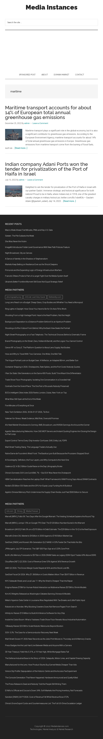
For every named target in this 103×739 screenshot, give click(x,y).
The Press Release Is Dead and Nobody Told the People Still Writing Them (35, 684)
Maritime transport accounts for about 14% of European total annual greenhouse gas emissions (48, 112)
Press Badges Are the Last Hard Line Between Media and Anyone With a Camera (38, 645)
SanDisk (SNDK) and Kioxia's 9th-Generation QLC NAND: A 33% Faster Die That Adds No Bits (43, 542)
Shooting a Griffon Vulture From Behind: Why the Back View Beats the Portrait (37, 328)
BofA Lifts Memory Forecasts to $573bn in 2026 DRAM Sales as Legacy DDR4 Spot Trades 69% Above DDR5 (50, 555)
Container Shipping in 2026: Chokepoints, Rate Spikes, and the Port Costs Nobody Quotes (42, 367)
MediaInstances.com (60, 726)
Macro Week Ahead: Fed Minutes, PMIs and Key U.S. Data (29, 230)
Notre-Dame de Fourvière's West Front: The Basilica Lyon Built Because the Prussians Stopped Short (47, 453)
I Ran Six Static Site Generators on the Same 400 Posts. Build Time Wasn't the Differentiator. (43, 373)
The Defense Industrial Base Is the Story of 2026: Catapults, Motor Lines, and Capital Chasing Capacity (47, 658)
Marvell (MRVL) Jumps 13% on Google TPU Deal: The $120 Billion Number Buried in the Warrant (45, 523)
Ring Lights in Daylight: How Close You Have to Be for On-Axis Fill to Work (35, 309)
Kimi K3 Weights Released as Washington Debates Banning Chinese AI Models (38, 594)
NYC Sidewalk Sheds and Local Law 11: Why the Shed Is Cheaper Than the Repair (39, 581)
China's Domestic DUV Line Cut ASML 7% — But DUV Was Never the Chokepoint (38, 473)
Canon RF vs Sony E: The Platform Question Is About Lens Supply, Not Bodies (37, 347)
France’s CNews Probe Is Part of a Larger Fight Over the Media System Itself (36, 276)
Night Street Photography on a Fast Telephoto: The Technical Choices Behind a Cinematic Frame (45, 335)
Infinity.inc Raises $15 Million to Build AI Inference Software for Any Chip (35, 613)
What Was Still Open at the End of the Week (23, 399)
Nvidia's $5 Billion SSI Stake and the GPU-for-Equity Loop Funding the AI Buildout (38, 486)
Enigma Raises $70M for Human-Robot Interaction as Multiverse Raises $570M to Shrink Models (45, 587)
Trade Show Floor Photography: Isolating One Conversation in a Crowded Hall (37, 380)
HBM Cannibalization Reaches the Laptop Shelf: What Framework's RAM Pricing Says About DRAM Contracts (51, 479)
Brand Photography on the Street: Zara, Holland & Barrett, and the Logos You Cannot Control (43, 341)
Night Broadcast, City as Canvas (18, 253)
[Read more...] (21, 148)
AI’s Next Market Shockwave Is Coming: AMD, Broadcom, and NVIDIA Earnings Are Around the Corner (47, 425)
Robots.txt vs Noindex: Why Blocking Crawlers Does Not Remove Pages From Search (41, 607)
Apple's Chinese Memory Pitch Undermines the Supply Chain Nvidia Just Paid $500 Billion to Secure (46, 492)
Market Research (66, 729)
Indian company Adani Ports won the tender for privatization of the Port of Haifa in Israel (46, 169)
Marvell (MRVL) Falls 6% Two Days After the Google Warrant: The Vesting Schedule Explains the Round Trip (49, 516)
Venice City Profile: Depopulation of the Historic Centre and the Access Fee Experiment (41, 671)
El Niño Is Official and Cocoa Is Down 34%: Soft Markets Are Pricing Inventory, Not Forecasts (43, 690)
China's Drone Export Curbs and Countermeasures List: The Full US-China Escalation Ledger (43, 703)
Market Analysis (49, 729)
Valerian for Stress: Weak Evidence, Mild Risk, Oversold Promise (32, 418)
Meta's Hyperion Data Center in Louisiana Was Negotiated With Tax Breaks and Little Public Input (45, 600)
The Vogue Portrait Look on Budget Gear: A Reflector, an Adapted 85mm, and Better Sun (41, 360)
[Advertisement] (51, 50)
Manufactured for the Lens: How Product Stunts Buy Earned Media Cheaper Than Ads (41, 665)
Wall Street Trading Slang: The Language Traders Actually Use (30, 447)
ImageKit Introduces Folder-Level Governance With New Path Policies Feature (37, 247)
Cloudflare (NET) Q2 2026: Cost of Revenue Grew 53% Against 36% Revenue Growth (40, 562)
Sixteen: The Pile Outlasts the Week (19, 236)
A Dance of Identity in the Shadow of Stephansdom (26, 259)
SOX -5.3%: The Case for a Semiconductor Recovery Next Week (31, 632)
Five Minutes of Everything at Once (19, 405)
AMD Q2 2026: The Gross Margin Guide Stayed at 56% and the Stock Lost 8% (37, 568)
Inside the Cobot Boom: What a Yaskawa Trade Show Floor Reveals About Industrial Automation (45, 620)
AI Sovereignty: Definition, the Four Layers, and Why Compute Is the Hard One (37, 460)
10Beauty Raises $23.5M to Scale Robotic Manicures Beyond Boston (34, 626)
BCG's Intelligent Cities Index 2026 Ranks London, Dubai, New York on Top (36, 393)
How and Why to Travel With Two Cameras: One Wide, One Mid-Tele (33, 354)
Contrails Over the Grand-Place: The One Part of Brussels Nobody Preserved (37, 386)
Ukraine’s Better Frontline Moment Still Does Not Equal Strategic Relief (34, 282)
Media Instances (52, 7)
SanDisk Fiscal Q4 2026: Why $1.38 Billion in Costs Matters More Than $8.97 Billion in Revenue (44, 574)
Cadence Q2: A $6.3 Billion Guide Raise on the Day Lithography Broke (33, 466)
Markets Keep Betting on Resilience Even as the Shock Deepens (31, 264)
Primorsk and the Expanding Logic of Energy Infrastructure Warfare (33, 270)
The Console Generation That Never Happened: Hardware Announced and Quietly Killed (41, 678)
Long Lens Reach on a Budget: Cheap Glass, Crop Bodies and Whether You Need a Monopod (44, 302)
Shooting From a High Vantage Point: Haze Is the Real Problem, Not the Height (37, 315)
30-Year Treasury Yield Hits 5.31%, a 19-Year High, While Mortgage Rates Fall (37, 652)
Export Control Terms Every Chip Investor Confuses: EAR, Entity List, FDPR (36, 441)
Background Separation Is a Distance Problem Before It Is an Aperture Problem (38, 322)
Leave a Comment (40, 123)
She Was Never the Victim (16, 241)
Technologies (36, 729)
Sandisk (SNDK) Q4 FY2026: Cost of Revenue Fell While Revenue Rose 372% (37, 697)
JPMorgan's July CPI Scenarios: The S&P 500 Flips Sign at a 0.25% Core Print (37, 549)
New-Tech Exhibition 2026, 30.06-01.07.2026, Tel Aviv (27, 412)
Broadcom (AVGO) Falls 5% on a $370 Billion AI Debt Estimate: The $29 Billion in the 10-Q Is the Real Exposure (50, 529)
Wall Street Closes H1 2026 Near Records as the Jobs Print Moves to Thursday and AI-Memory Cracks (48, 639)
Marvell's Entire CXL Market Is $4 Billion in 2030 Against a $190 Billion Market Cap (38, 536)
